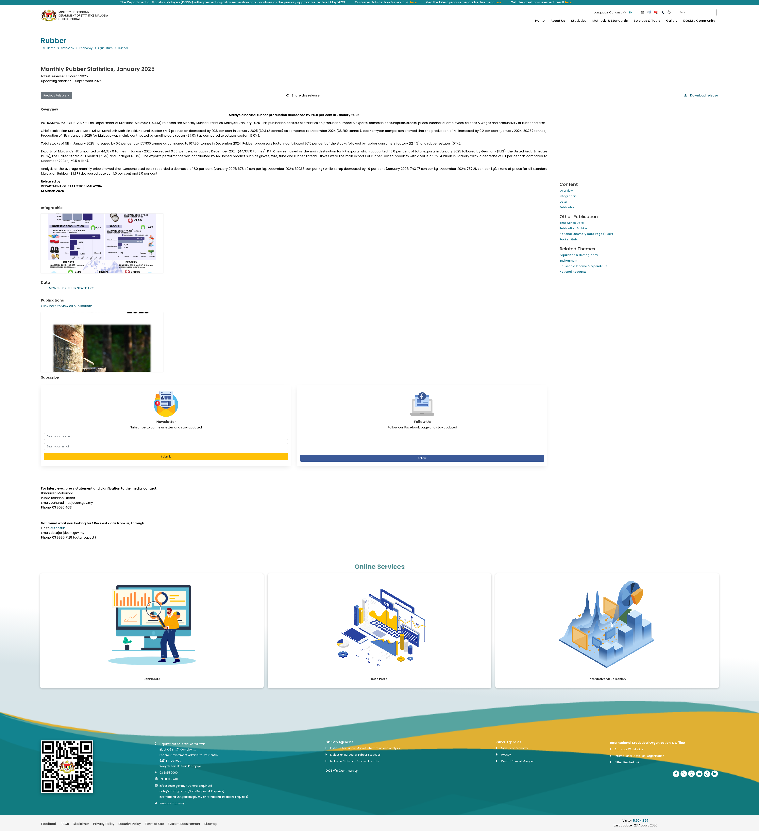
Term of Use (154, 824)
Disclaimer (81, 824)
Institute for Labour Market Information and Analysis (365, 748)
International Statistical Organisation (639, 756)
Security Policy (129, 824)
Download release (702, 95)
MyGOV (506, 755)
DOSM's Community (699, 21)
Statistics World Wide (629, 749)
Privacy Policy (103, 824)
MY (624, 12)
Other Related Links (628, 762)
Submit (166, 457)
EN (630, 12)
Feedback (49, 824)
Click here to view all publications (67, 306)
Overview (566, 191)
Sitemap (210, 824)
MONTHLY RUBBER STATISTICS (71, 288)
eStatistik (57, 528)
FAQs (65, 824)
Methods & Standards (610, 21)
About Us (557, 21)
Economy (86, 48)
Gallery (671, 21)
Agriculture (105, 48)
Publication (568, 207)
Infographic (568, 196)
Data (563, 202)
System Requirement (184, 824)
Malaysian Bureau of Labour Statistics (355, 755)
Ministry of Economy (514, 748)
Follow (422, 458)
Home (540, 21)
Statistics (578, 21)
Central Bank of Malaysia (517, 761)
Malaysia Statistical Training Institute (354, 761)
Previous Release (55, 95)
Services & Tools (647, 21)
